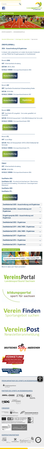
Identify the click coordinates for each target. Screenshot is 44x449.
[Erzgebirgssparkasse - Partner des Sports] (9, 386)
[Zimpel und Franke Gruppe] (8, 396)
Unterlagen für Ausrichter (22, 39)
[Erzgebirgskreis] (29, 413)
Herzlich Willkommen (8, 39)
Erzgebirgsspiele (19, 32)
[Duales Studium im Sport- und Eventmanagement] (38, 440)
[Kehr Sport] (20, 396)
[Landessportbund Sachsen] (6, 440)
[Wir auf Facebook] (3, 8)
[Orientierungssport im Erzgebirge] (17, 420)
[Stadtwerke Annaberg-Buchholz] (16, 402)
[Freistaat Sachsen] (10, 413)
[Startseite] (34, 6)
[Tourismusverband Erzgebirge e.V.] (15, 440)
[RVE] (30, 396)
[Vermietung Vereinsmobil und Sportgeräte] (13, 360)
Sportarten (34, 39)
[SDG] (6, 402)
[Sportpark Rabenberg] (27, 440)
